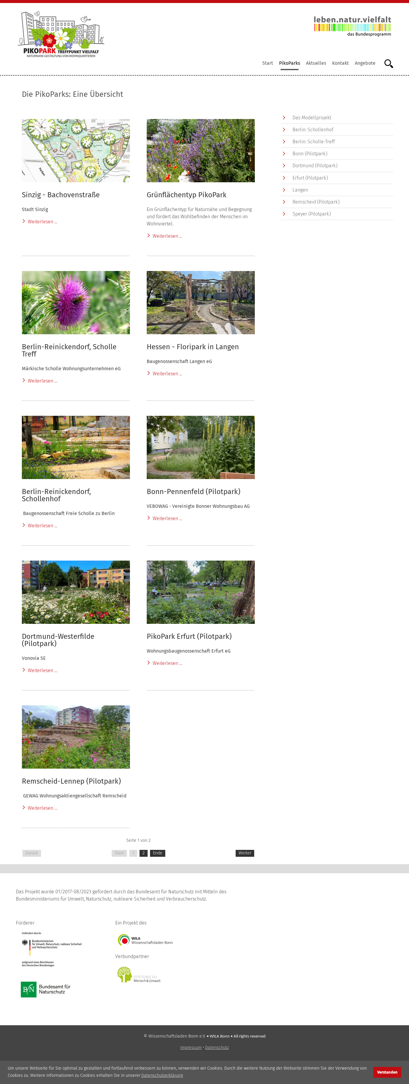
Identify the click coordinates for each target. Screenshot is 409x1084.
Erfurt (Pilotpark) (310, 178)
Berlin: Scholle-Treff (314, 141)
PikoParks (289, 63)
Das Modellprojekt (312, 118)
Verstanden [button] (387, 1072)
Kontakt (340, 63)
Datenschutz (217, 1047)
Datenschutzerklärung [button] (162, 1075)
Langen (300, 190)
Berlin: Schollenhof (313, 130)
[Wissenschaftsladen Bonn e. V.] (145, 939)
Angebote (365, 63)
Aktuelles (316, 63)
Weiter (245, 853)
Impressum (191, 1047)
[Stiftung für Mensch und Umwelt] (139, 974)
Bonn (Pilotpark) (310, 153)
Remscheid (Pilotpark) (316, 202)
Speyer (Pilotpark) (312, 214)
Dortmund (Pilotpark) (315, 165)
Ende (157, 853)
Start (267, 63)
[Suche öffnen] (385, 63)
